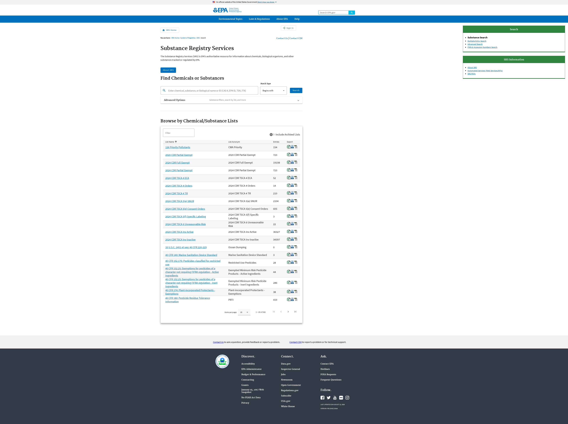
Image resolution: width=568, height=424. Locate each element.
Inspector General (290, 369)
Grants (244, 385)
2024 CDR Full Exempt (177, 162)
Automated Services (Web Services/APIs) (485, 70)
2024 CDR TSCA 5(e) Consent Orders (185, 208)
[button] (231, 100)
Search (351, 13)
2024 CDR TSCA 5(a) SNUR (179, 201)
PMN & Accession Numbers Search (482, 47)
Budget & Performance (253, 374)
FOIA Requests (328, 374)
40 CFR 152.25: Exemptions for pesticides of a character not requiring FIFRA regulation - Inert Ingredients (191, 282)
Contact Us (282, 38)
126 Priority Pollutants (177, 147)
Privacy (245, 403)
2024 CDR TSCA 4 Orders (178, 185)
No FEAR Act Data (250, 397)
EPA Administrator (251, 369)
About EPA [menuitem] (282, 19)
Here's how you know (267, 2)
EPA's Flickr (341, 398)
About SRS (472, 67)
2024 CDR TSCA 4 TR (176, 193)
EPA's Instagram (347, 398)
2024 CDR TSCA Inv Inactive (180, 239)
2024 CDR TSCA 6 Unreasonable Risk (185, 224)
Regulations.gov (289, 390)
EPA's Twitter (329, 398)
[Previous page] (281, 311)
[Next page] (288, 311)
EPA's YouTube (335, 398)
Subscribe (286, 396)
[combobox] (273, 90)
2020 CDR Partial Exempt (178, 155)
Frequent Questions (331, 380)
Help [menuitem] (297, 19)
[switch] (272, 134)
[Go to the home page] (220, 10)
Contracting (247, 380)
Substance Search (478, 37)
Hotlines (325, 369)
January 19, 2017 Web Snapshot (252, 391)
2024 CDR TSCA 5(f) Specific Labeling (185, 216)
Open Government (291, 385)
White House (288, 406)
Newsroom (287, 380)
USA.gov (285, 401)
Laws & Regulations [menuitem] (259, 19)
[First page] (273, 311)
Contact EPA (327, 364)
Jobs (283, 374)
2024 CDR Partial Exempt (178, 170)
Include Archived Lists (288, 134)
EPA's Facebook (322, 398)
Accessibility (248, 364)
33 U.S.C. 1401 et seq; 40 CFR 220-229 (186, 247)
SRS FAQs (472, 73)
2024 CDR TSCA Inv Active (179, 232)
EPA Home (175, 38)
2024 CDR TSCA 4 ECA (177, 178)
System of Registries (187, 38)
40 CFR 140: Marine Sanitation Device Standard (191, 255)
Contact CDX (295, 38)
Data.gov (286, 364)
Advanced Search (475, 44)
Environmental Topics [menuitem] (230, 19)
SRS (198, 38)
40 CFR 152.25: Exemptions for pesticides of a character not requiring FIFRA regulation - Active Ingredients (192, 272)
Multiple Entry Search (477, 41)
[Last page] (295, 311)
